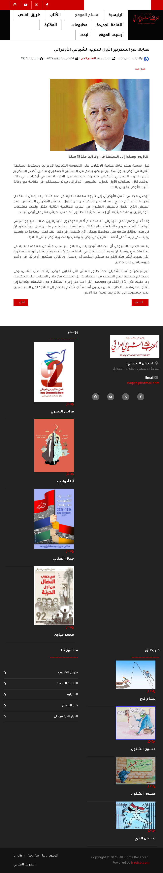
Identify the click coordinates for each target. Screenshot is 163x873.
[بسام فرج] (135, 675)
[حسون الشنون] (135, 723)
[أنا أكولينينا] (54, 446)
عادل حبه (140, 69)
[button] (84, 15)
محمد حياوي (64, 635)
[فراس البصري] (54, 372)
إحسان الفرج (145, 838)
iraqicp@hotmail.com (143, 383)
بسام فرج (147, 699)
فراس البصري (62, 412)
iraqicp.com (140, 863)
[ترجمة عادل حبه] (146, 59)
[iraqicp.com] (143, 18)
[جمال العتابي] (54, 519)
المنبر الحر (89, 58)
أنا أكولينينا (64, 482)
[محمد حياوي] (54, 596)
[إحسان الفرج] (135, 815)
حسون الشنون (143, 749)
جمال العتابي (63, 559)
